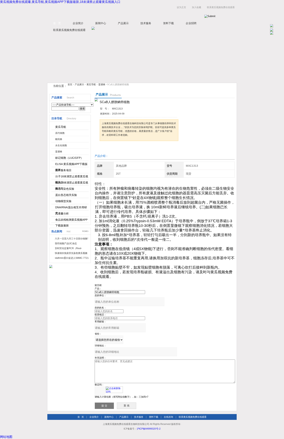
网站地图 (6, 436)
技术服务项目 (63, 170)
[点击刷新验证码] (114, 389)
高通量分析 (62, 213)
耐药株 (58, 139)
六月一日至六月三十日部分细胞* (71, 238)
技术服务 (145, 23)
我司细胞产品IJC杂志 (66, 243)
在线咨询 (168, 417)
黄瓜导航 (91, 84)
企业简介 (78, 23)
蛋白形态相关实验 (66, 194)
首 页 (57, 23)
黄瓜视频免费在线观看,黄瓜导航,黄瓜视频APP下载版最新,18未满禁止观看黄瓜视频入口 (60, 1)
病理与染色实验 (64, 188)
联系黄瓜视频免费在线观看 (221, 7)
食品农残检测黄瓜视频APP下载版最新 (71, 220)
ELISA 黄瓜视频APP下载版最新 (71, 164)
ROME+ (85, 231)
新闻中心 (100, 23)
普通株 (101, 84)
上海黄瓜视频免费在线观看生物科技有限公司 (95, 11)
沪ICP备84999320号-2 (149, 428)
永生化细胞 (61, 145)
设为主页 (181, 7)
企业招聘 (191, 23)
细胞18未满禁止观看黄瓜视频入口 (71, 183)
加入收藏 (196, 7)
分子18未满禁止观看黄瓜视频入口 (71, 177)
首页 (70, 84)
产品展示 (123, 23)
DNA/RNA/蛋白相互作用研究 (71, 208)
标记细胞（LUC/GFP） (69, 157)
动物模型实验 (63, 201)
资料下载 (168, 23)
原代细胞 (60, 133)
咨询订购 (112, 148)
